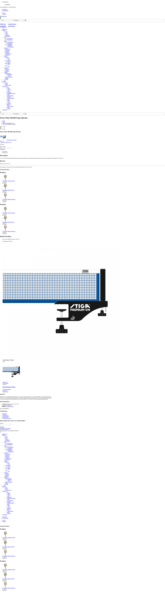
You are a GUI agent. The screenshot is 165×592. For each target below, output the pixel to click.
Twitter (5, 428)
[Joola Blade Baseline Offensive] (84, 196)
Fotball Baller (10, 95)
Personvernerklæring (7, 418)
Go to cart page (6, 360)
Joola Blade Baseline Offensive (9, 199)
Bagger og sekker (8, 77)
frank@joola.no (12, 24)
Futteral (6, 78)
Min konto (5, 9)
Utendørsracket (8, 53)
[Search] (25, 20)
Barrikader (10, 74)
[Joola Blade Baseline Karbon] (84, 187)
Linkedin (9, 428)
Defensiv (7, 71)
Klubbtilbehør (8, 73)
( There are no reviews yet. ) (5, 142)
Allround (7, 70)
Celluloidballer (11, 46)
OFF (9, 58)
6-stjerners (7, 55)
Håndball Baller (11, 98)
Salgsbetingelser (6, 416)
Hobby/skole (7, 49)
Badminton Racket (11, 93)
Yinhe (6, 33)
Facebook (2, 428)
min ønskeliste (5, 10)
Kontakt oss (5, 414)
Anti (6, 65)
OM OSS (4, 413)
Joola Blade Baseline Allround (9, 180)
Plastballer (10, 43)
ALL (9, 59)
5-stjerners (7, 52)
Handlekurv (5, 109)
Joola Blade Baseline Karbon (8, 190)
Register (4, 14)
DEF (9, 62)
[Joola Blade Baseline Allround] (84, 177)
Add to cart (3, 149)
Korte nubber (8, 63)
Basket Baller (10, 106)
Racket (9, 89)
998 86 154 (3, 24)
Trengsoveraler (8, 85)
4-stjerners (7, 51)
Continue (11, 360)
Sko (8, 91)
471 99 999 (3, 26)
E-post (1, 423)
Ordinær (7, 57)
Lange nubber (8, 60)
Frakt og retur (5, 417)
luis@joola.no (11, 26)
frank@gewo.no (10, 406)
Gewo (6, 32)
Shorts (6, 84)
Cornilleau (7, 35)
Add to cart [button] (5, 382)
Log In (4, 12)
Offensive (7, 69)
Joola (6, 31)
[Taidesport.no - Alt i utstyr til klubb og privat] (3, 16)
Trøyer (9, 75)
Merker (4, 30)
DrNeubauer (7, 36)
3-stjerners (7, 50)
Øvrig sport (5, 86)
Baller (9, 88)
